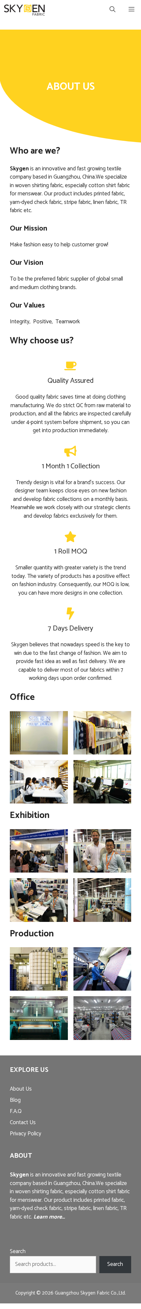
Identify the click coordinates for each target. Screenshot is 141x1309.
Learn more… (49, 1217)
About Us (21, 1089)
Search (18, 1251)
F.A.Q (16, 1111)
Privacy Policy (25, 1133)
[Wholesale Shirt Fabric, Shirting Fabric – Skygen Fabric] (24, 10)
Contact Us (23, 1122)
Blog (15, 1100)
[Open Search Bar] (112, 10)
